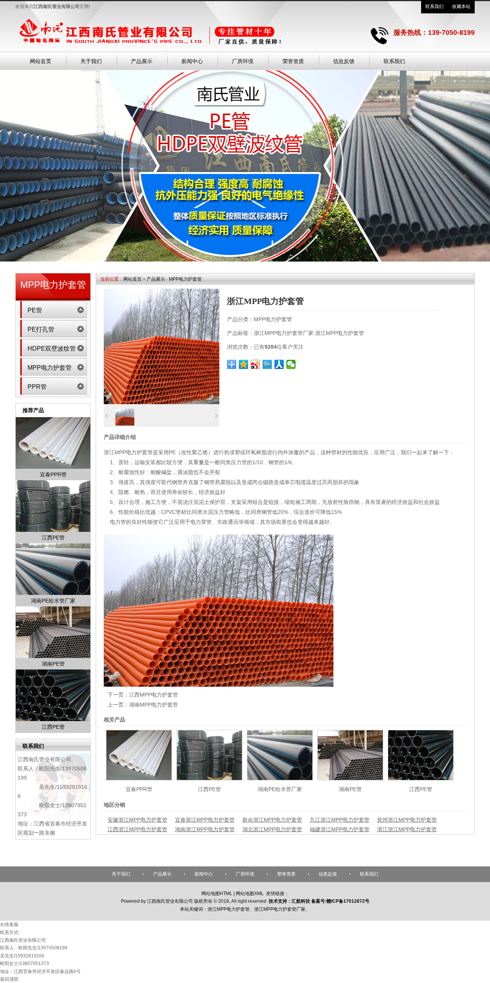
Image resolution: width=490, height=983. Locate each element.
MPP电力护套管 (185, 279)
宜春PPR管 (139, 789)
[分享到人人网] (279, 364)
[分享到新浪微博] (255, 364)
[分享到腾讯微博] (267, 364)
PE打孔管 (41, 329)
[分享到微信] (291, 364)
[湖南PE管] (350, 778)
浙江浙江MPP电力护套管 (407, 829)
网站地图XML (250, 893)
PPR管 (37, 386)
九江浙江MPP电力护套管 (339, 820)
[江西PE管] (209, 778)
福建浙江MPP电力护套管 (339, 829)
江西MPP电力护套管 (153, 695)
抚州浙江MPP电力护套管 (407, 820)
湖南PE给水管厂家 (280, 789)
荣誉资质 (286, 874)
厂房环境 (245, 874)
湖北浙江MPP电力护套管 (272, 829)
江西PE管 (209, 789)
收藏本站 (461, 6)
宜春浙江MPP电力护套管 (205, 820)
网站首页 (132, 279)
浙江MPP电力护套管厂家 (284, 333)
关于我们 (121, 874)
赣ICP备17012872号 (348, 901)
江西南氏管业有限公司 (44, 759)
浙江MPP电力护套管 (339, 333)
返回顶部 (9, 979)
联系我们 (434, 6)
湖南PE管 (350, 789)
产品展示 (156, 279)
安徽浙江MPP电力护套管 (137, 820)
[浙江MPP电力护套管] (161, 402)
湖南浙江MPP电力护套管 (205, 829)
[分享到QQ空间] (243, 364)
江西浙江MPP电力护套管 (137, 829)
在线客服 (9, 924)
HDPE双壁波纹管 (52, 348)
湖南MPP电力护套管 (153, 705)
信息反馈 (327, 874)
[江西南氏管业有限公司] (181, 46)
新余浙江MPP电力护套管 (272, 820)
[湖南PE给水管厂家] (280, 778)
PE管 (35, 310)
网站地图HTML (216, 893)
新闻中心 (203, 874)
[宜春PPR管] (139, 778)
